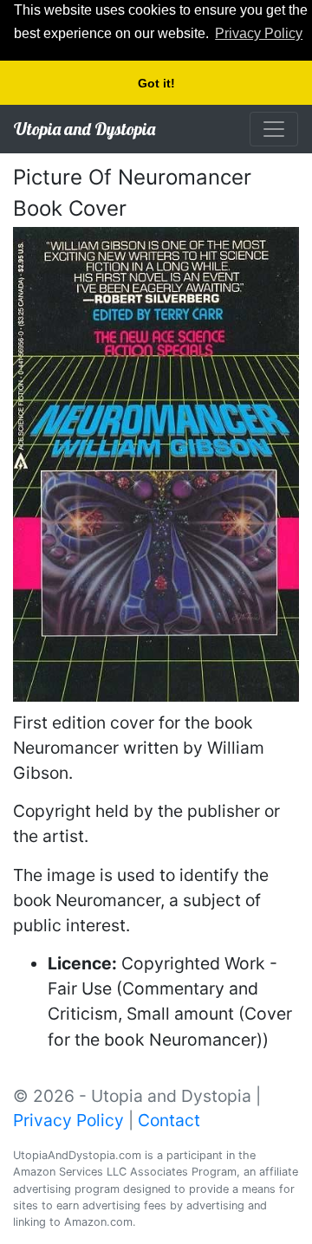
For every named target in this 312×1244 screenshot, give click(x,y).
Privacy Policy (68, 1120)
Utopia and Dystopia (84, 128)
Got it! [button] (156, 83)
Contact (169, 1120)
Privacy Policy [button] (258, 33)
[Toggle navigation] (274, 129)
